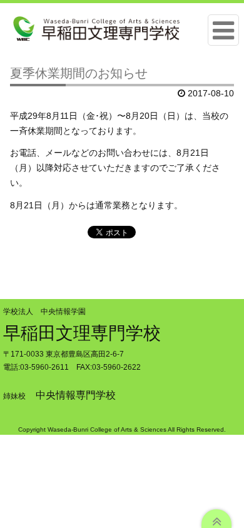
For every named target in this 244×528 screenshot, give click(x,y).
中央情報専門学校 (76, 395)
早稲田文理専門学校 (82, 333)
